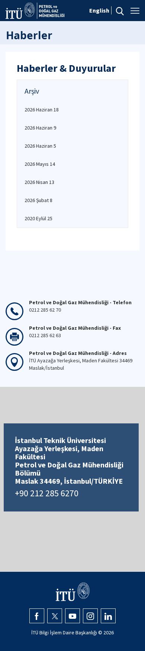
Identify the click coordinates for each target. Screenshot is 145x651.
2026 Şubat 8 (38, 200)
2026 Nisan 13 (39, 182)
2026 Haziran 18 (42, 109)
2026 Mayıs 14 (40, 164)
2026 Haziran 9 (40, 127)
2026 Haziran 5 (40, 145)
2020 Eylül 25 (38, 218)
